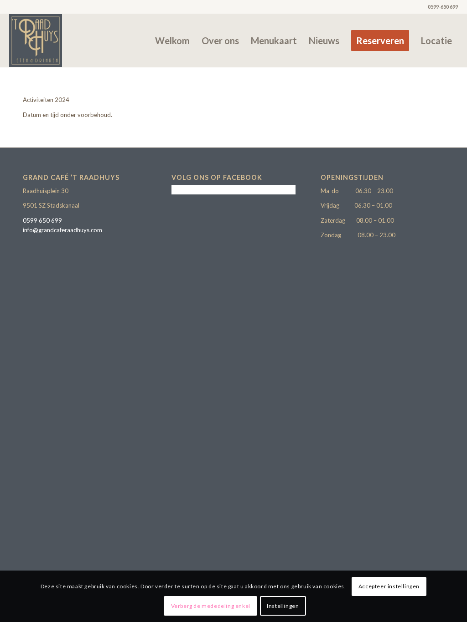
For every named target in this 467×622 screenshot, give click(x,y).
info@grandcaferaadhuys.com (62, 230)
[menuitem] (172, 40)
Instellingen (283, 605)
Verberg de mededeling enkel (210, 605)
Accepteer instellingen (389, 586)
